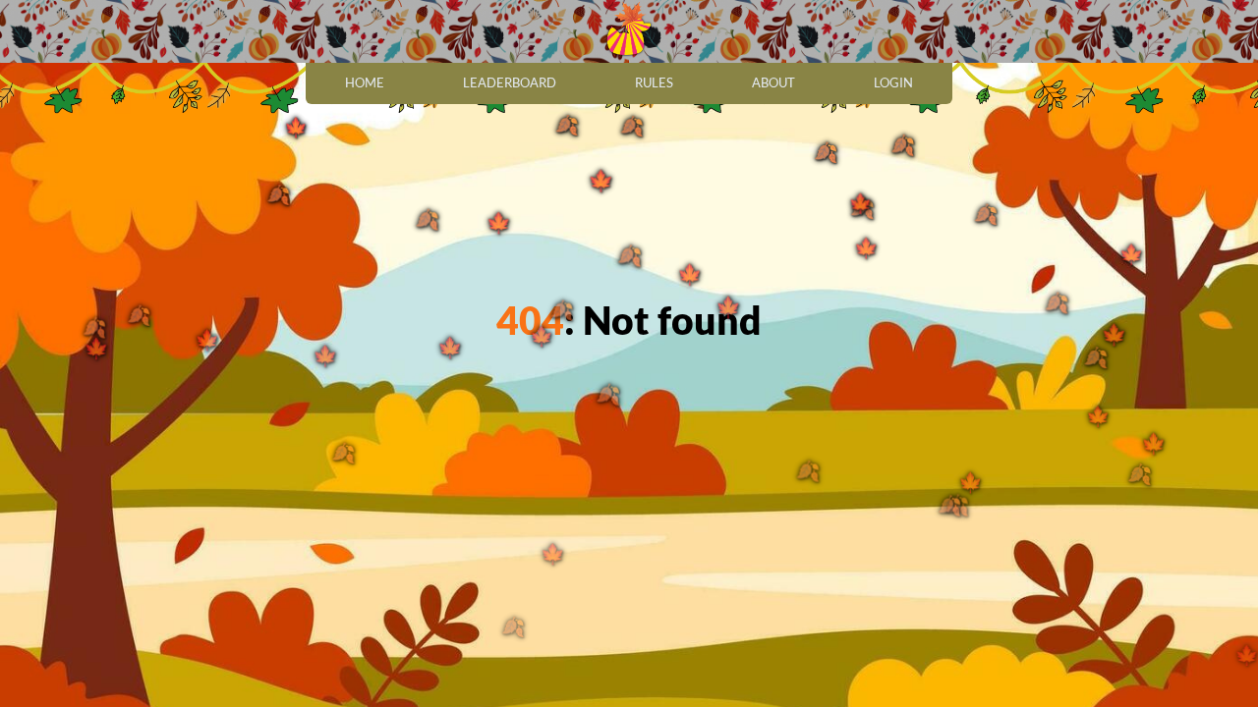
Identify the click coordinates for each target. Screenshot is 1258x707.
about (773, 82)
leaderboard (509, 82)
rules (654, 82)
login (893, 82)
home (364, 82)
